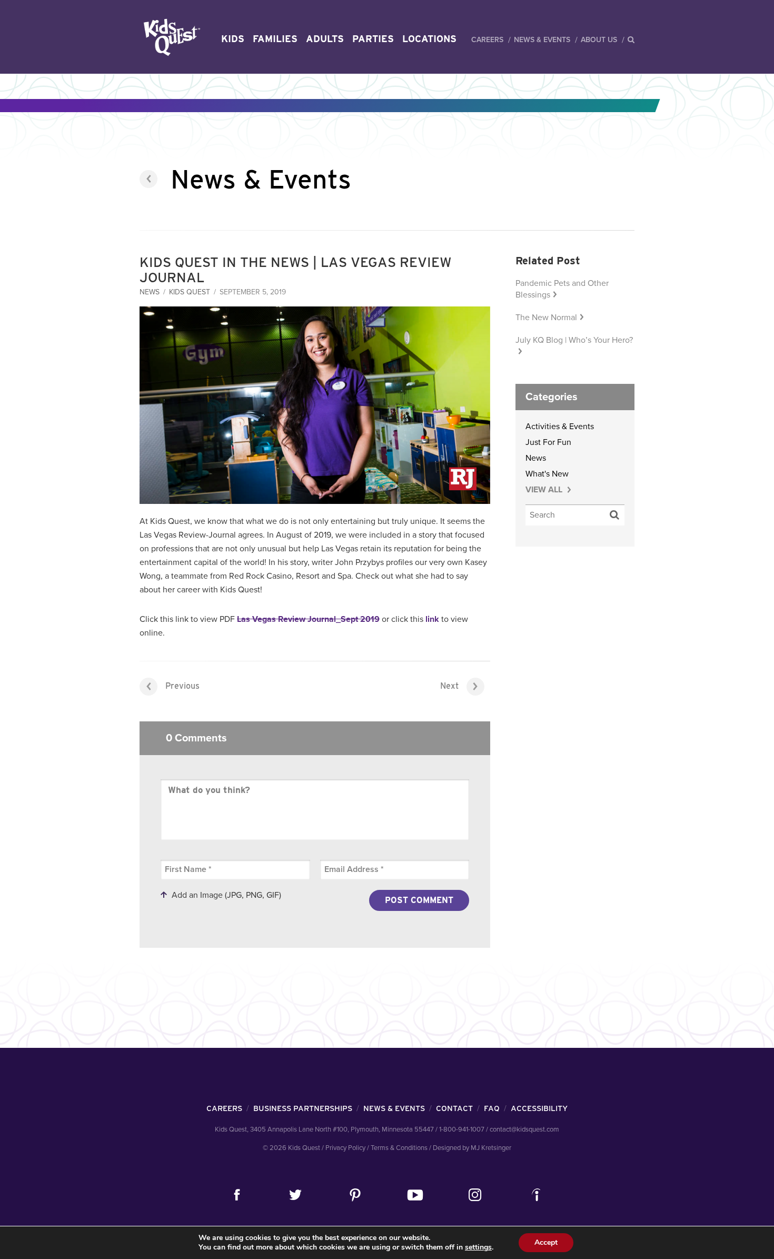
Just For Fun (548, 442)
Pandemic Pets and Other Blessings (562, 289)
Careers (487, 39)
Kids (232, 38)
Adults (325, 38)
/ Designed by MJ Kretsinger (470, 1148)
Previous (182, 686)
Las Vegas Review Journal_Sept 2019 (308, 619)
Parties (373, 38)
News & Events (542, 39)
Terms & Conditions (399, 1148)
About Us (599, 39)
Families (275, 38)
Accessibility (539, 1108)
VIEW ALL (544, 489)
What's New (547, 474)
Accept (546, 1242)
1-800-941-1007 (461, 1129)
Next (449, 686)
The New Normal (546, 317)
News (150, 292)
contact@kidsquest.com (524, 1129)
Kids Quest (170, 37)
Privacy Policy (345, 1148)
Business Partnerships (302, 1108)
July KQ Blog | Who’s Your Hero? (574, 340)
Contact (454, 1108)
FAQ (492, 1108)
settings (478, 1247)
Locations (429, 38)
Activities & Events (559, 426)
